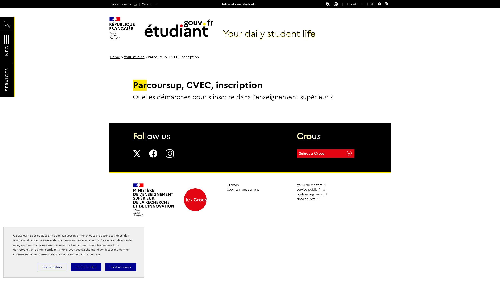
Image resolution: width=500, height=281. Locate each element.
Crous (146, 4)
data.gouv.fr (310, 199)
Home (115, 57)
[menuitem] (372, 4)
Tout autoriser (120, 267)
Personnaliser (52, 267)
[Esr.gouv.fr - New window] (154, 216)
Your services (121, 4)
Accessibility (337, 4)
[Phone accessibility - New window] (327, 4)
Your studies (134, 57)
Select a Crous (311, 153)
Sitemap (233, 185)
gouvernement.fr (310, 185)
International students (239, 4)
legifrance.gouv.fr (313, 194)
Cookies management (243, 189)
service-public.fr (313, 189)
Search (7, 20)
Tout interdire (86, 267)
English (353, 4)
